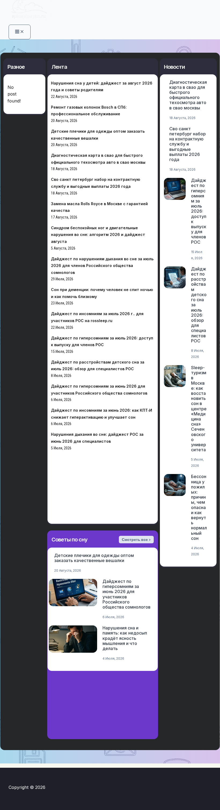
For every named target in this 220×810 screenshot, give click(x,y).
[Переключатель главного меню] (20, 32)
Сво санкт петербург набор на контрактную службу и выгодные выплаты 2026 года (187, 144)
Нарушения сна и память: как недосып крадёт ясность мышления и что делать (124, 638)
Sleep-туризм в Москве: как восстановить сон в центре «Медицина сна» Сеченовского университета (199, 408)
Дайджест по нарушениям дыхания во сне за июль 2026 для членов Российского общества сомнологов (102, 266)
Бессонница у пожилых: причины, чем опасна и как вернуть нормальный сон (199, 507)
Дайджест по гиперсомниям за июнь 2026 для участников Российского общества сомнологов (126, 594)
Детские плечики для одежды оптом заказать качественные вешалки (94, 558)
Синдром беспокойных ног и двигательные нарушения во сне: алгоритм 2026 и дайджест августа (98, 235)
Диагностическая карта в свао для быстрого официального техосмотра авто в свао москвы (188, 94)
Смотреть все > (136, 539)
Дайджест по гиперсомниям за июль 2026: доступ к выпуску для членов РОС (198, 211)
